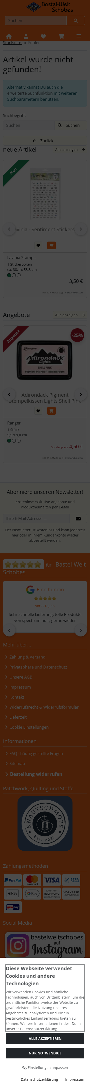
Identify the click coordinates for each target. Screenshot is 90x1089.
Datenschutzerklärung (39, 1079)
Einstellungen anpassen (47, 1067)
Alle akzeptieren (45, 1038)
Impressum (74, 1079)
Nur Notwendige (45, 1053)
